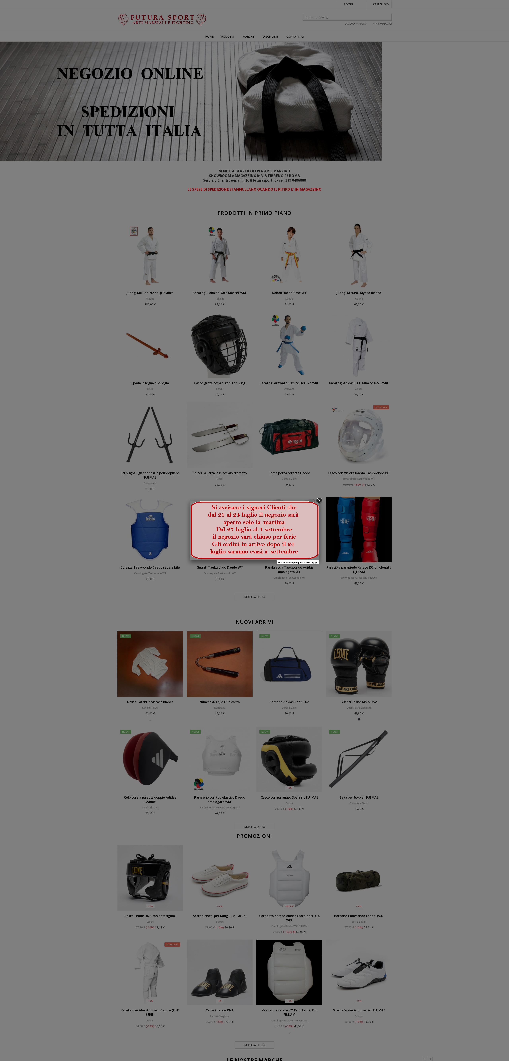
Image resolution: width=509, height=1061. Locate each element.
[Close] (319, 500)
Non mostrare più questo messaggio (298, 562)
